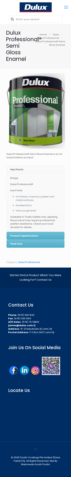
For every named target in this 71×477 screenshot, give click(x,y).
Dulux (56, 34)
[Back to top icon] (35, 449)
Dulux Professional (48, 38)
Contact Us (44, 280)
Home (43, 34)
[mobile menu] (66, 7)
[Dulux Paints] (35, 7)
